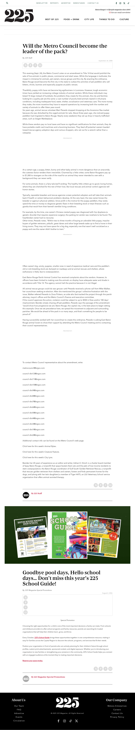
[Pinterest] (35, 65)
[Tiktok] (128, 3)
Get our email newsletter (120, 12)
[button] (17, 3)
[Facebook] (116, 3)
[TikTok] (71, 721)
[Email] (40, 65)
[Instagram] (120, 3)
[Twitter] (124, 3)
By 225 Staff (36, 493)
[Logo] (20, 15)
